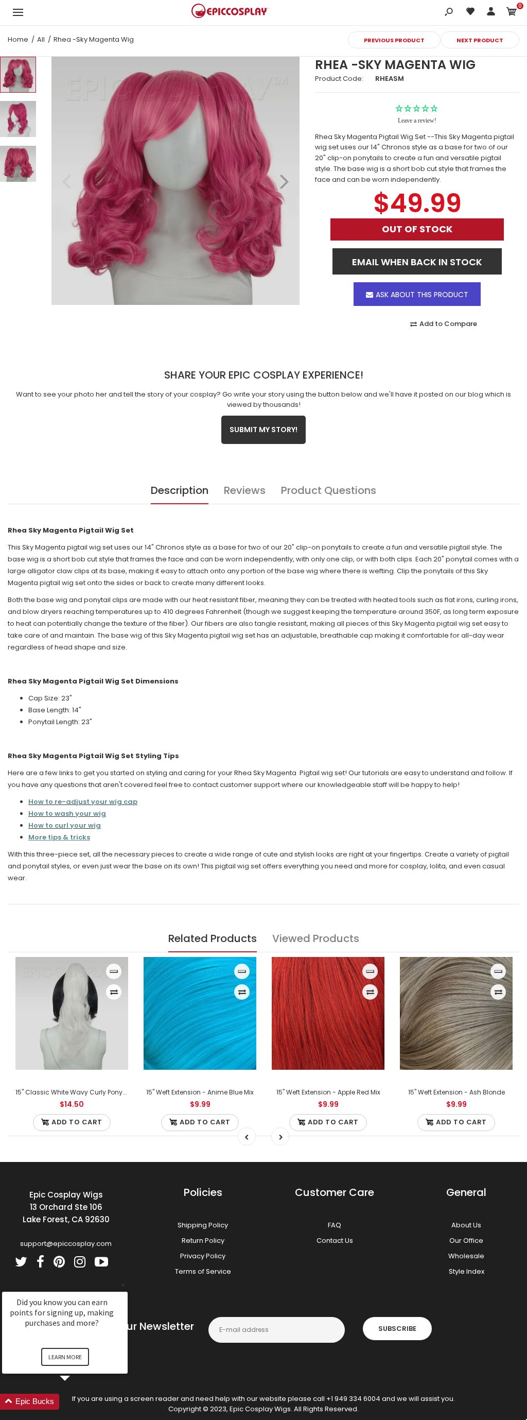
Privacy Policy (202, 1256)
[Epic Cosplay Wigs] (230, 12)
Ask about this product (422, 294)
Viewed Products (315, 938)
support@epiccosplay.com (66, 1243)
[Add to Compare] (114, 992)
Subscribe (397, 1328)
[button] (77, 1402)
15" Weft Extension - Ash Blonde (456, 1092)
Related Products (212, 938)
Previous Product (394, 40)
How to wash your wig (67, 813)
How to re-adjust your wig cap (82, 802)
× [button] (123, 1285)
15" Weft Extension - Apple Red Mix (328, 1092)
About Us (466, 1225)
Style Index (466, 1271)
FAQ (334, 1225)
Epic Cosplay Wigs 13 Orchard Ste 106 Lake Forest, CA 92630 (66, 1207)
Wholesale (466, 1256)
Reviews (245, 490)
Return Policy (203, 1240)
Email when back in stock (417, 261)
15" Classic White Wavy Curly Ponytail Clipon (84, 1092)
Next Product (479, 40)
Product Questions (328, 490)
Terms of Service (203, 1271)
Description (179, 490)
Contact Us (335, 1240)
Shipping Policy (203, 1225)
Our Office (466, 1240)
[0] (511, 13)
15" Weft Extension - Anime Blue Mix (200, 1092)
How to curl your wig (64, 825)
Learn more (65, 1357)
